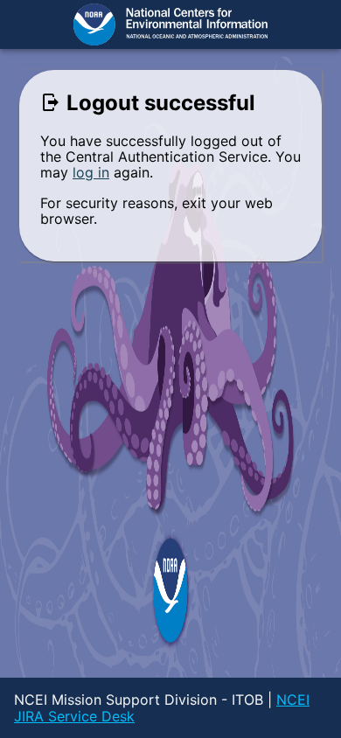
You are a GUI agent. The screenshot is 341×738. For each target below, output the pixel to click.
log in (91, 172)
